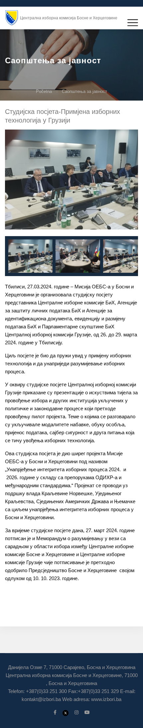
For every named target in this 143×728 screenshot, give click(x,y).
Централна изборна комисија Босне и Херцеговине (68, 18)
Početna (44, 91)
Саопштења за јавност (84, 91)
